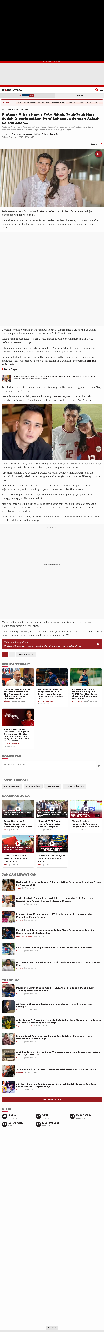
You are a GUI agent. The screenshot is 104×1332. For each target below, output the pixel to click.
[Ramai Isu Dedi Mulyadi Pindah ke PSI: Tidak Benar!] (52, 844)
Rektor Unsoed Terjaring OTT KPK (30, 103)
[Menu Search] (96, 90)
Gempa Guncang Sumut (55, 103)
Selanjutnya (26, 654)
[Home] (13, 90)
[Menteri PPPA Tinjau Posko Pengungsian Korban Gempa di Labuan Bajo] (52, 809)
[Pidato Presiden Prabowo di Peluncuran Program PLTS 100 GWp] (86, 809)
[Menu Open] (101, 90)
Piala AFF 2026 (91, 103)
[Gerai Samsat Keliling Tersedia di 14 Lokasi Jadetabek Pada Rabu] (8, 949)
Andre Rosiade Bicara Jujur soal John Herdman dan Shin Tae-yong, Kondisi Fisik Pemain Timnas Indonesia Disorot (53, 377)
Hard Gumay (59, 396)
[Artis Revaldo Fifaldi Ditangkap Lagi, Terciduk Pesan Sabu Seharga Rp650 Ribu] (8, 965)
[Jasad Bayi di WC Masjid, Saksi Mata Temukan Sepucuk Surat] (18, 809)
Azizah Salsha (70, 211)
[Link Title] (3, 109)
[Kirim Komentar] (99, 765)
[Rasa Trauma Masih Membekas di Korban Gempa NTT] (18, 844)
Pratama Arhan (46, 211)
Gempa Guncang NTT (75, 103)
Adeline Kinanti (50, 134)
